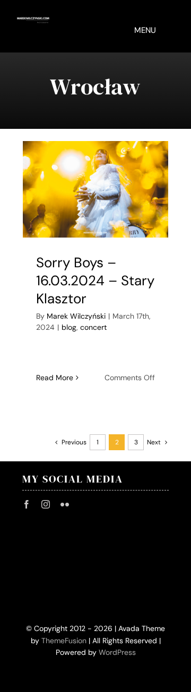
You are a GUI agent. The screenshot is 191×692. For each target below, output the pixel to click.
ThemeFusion (63, 640)
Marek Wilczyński (76, 316)
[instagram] (45, 504)
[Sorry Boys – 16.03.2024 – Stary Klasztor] (95, 189)
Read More (54, 377)
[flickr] (64, 504)
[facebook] (26, 504)
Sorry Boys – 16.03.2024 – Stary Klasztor (95, 280)
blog (69, 327)
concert (93, 327)
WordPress (117, 652)
